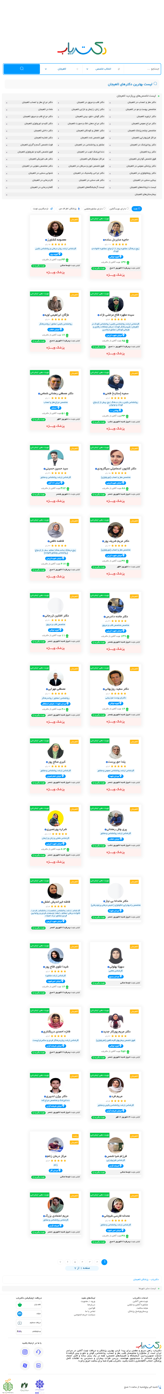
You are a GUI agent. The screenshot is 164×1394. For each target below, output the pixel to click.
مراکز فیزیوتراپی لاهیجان (144, 137)
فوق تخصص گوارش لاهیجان (142, 159)
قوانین (92, 1308)
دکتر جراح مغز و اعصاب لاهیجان (37, 102)
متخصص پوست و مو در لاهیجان (141, 109)
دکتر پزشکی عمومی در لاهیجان (141, 166)
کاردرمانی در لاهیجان (42, 180)
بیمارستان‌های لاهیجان (145, 194)
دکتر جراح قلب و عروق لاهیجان (38, 116)
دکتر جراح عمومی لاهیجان (144, 123)
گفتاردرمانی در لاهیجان (41, 187)
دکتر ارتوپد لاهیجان (146, 116)
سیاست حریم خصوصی (84, 1315)
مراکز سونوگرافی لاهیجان (92, 159)
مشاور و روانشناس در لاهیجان (89, 145)
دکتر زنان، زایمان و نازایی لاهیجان (88, 109)
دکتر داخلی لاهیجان (43, 130)
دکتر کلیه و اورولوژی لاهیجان (39, 123)
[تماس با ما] (38, 1354)
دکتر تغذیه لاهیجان (43, 137)
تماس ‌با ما (90, 1311)
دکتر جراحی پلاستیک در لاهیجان (88, 173)
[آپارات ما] (25, 1367)
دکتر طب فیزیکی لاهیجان (41, 159)
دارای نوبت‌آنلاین (118, 209)
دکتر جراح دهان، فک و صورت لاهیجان (86, 123)
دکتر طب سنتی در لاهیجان (91, 180)
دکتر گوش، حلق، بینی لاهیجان (89, 116)
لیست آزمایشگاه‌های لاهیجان (90, 187)
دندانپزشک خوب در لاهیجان (90, 152)
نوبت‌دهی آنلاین (140, 1301)
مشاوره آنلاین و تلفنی (137, 1305)
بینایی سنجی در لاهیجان (144, 180)
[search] (22, 69)
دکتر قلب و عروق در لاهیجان (90, 102)
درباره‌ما (91, 1305)
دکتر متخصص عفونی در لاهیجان (37, 166)
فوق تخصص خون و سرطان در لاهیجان (86, 166)
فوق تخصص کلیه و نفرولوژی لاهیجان (35, 152)
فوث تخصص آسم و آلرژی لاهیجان (36, 145)
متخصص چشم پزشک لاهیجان (142, 130)
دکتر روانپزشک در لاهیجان (143, 145)
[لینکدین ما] (38, 1367)
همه (136, 209)
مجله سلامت (142, 1308)
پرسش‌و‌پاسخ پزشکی (138, 1311)
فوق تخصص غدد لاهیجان (92, 137)
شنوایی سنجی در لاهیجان (41, 173)
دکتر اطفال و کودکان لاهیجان (90, 130)
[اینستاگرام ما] (25, 1354)
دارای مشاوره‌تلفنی (93, 209)
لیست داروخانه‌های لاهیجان (143, 187)
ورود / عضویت (88, 1301)
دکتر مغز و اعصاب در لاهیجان (142, 102)
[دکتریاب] (82, 54)
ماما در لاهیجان (45, 109)
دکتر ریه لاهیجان (148, 152)
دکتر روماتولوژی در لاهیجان (143, 173)
